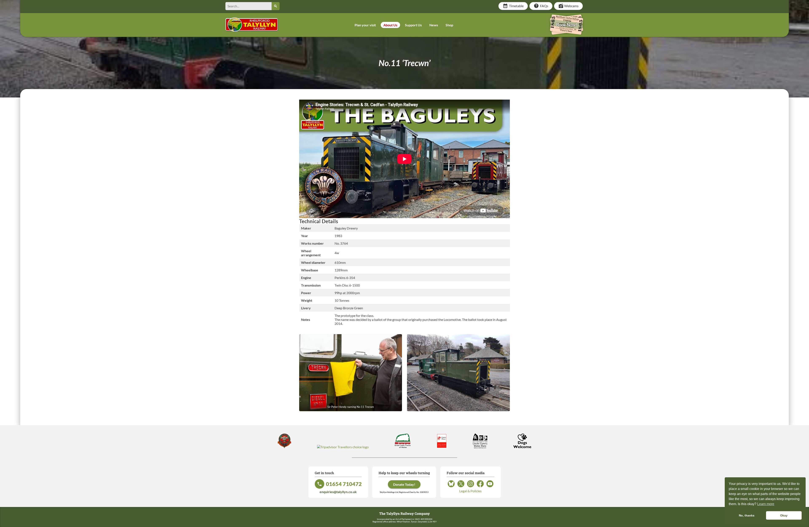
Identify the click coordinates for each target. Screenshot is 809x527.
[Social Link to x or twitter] (460, 487)
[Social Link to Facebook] (480, 487)
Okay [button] (784, 515)
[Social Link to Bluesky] (451, 487)
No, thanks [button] (746, 515)
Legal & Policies (470, 491)
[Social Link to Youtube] (489, 487)
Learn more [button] (765, 504)
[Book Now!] (566, 32)
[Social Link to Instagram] (470, 487)
